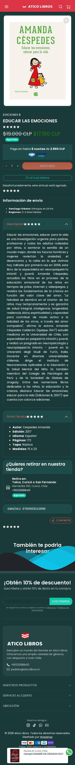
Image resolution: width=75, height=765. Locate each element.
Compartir (63, 520)
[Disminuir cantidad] (6, 166)
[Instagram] (28, 725)
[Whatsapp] (41, 725)
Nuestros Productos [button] (20, 685)
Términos (51, 607)
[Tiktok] (34, 725)
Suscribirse (61, 601)
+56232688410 (21, 490)
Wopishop (46, 737)
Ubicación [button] (11, 706)
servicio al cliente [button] (17, 695)
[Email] (47, 725)
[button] (10, 7)
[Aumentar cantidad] (18, 166)
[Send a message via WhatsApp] (69, 752)
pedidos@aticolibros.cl (25, 669)
